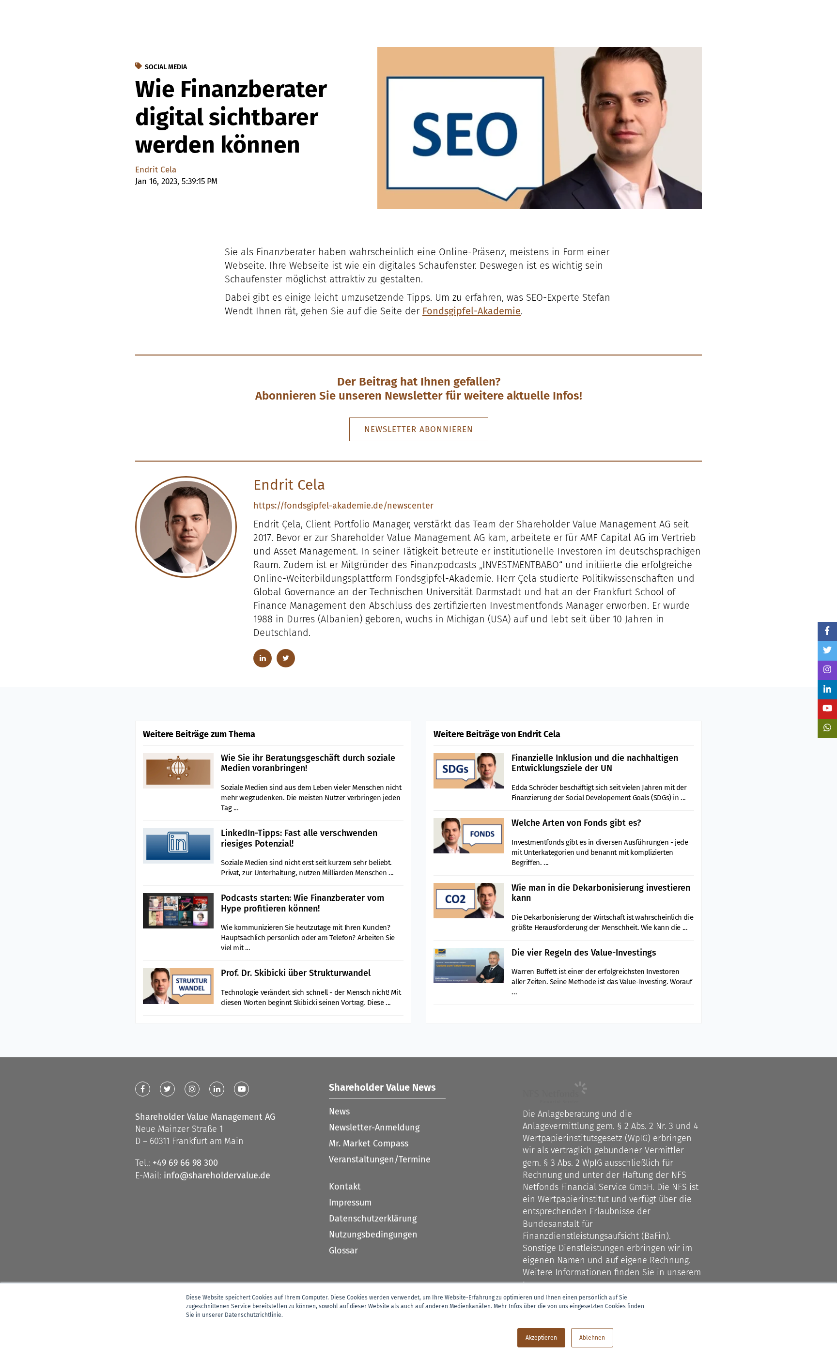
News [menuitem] (339, 1111)
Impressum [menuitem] (350, 1202)
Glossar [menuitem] (343, 1250)
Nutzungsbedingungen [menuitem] (373, 1234)
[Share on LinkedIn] (827, 689)
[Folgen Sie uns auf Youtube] (827, 709)
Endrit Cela (155, 170)
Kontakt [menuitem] (345, 1186)
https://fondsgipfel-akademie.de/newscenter (343, 505)
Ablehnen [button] (592, 1337)
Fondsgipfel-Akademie (471, 311)
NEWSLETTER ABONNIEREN (418, 429)
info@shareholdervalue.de (217, 1175)
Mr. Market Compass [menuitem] (368, 1143)
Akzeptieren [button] (541, 1337)
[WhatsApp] (827, 728)
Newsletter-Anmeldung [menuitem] (374, 1127)
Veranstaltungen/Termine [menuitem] (380, 1159)
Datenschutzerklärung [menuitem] (373, 1218)
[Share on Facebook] (827, 631)
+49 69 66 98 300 (185, 1163)
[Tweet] (827, 651)
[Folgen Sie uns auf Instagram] (827, 670)
